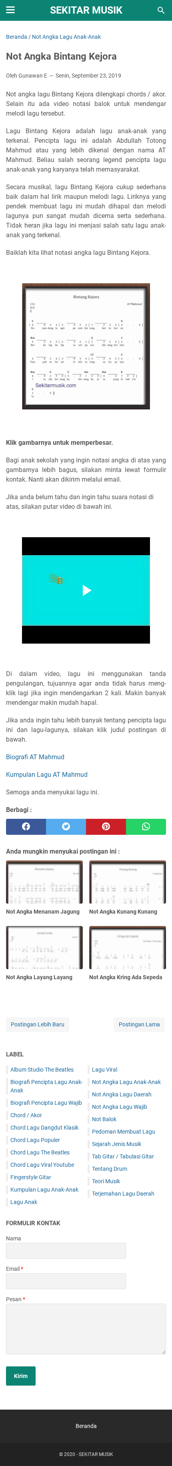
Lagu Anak (23, 1202)
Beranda (86, 1426)
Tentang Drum (109, 1169)
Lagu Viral (104, 1069)
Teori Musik (106, 1181)
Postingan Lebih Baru (37, 1024)
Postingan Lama (139, 1024)
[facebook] (26, 827)
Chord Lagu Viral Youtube (42, 1165)
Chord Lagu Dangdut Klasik (44, 1127)
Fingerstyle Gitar (30, 1177)
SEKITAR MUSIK (86, 10)
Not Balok (104, 1119)
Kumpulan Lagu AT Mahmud (47, 774)
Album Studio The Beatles (42, 1069)
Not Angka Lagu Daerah (122, 1094)
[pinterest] (106, 827)
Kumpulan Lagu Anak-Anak (44, 1189)
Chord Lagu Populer (35, 1140)
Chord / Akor (26, 1115)
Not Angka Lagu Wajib (119, 1107)
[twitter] (66, 827)
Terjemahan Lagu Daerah (123, 1193)
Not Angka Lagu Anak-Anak (126, 1082)
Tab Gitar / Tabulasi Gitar (123, 1156)
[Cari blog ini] (161, 10)
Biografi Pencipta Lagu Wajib (46, 1103)
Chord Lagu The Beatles (40, 1152)
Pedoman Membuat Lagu (123, 1131)
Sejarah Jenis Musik (116, 1144)
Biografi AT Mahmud (35, 757)
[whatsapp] (146, 827)
